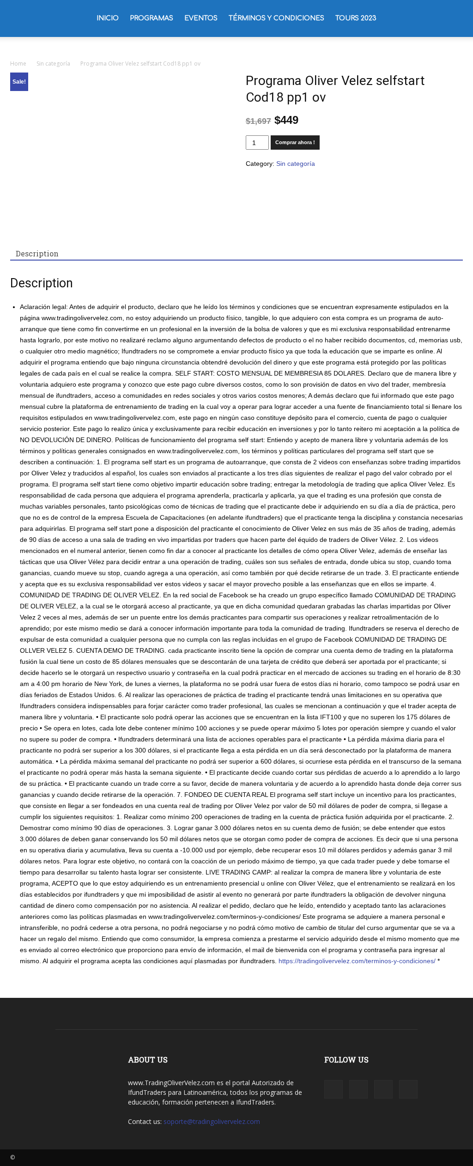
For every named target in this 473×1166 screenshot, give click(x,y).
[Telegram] (383, 1089)
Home (18, 63)
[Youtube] (408, 1089)
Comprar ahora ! (295, 142)
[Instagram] (358, 1089)
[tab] (37, 254)
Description (37, 253)
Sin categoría (53, 63)
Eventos (201, 18)
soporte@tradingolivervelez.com (212, 1121)
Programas (151, 18)
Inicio (108, 18)
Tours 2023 (355, 18)
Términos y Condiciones (276, 18)
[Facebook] (333, 1089)
